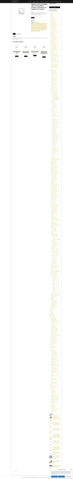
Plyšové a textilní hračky (54, 340)
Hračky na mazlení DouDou (55, 166)
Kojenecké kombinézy (55, 233)
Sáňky (53, 154)
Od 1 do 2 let (52, 310)
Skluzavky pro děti (53, 379)
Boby (53, 146)
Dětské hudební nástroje (54, 183)
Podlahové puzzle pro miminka (55, 172)
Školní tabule (52, 308)
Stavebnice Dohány (53, 47)
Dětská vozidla (53, 401)
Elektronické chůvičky (55, 208)
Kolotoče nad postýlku (55, 168)
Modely (52, 15)
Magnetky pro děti (53, 296)
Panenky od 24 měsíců (55, 330)
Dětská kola (52, 389)
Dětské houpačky (36, 1)
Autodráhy (52, 13)
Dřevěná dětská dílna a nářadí (55, 25)
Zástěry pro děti (53, 41)
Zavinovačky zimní (55, 245)
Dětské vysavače (54, 197)
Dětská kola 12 (54, 390)
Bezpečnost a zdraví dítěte (54, 204)
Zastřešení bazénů (55, 100)
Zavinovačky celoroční (56, 243)
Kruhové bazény (55, 94)
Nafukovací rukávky (55, 127)
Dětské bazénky (55, 119)
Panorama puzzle (54, 351)
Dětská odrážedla (53, 391)
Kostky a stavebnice (54, 178)
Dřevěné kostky (54, 60)
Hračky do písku (53, 76)
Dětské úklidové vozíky (55, 196)
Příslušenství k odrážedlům (55, 400)
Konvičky (53, 81)
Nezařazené (51, 309)
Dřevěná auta (53, 53)
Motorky (29, 1)
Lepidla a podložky (54, 350)
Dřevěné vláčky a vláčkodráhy (55, 64)
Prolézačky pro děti (54, 90)
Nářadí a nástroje (53, 26)
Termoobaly (54, 261)
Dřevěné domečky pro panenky (55, 55)
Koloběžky (52, 407)
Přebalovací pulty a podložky (56, 270)
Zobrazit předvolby (68, 476)
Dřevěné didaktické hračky (54, 54)
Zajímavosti (15, 471)
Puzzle (52, 349)
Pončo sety (54, 129)
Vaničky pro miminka (54, 222)
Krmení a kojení (53, 246)
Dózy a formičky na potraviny (56, 248)
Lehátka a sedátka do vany (55, 219)
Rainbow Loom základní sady (56, 295)
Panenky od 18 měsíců (55, 329)
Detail (33, 17)
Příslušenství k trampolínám (55, 158)
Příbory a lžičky (55, 259)
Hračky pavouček (15, 1)
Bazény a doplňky (54, 92)
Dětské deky (53, 225)
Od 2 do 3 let (52, 312)
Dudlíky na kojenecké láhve (56, 250)
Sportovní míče (55, 106)
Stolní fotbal (53, 376)
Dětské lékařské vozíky (54, 184)
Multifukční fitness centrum (56, 115)
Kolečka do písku (54, 80)
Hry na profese (52, 182)
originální (32, 12)
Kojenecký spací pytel (55, 235)
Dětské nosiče (54, 212)
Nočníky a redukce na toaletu (56, 220)
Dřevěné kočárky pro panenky (56, 321)
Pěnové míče (54, 103)
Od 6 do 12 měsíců (52, 314)
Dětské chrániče (53, 404)
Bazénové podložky (55, 93)
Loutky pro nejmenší (53, 339)
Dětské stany (54, 120)
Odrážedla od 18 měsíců (55, 396)
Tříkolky (51, 380)
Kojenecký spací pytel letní (56, 238)
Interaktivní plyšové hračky (54, 338)
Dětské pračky (54, 194)
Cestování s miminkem (54, 210)
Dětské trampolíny (54, 157)
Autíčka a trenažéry (52, 11)
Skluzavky (51, 377)
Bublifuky (53, 101)
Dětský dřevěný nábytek (54, 52)
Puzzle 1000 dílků (54, 352)
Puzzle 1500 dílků (54, 353)
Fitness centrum (54, 114)
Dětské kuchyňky (52, 34)
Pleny (52, 269)
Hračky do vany (53, 169)
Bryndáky (54, 256)
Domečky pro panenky (54, 317)
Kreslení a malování (53, 273)
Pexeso (53, 374)
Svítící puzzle (53, 362)
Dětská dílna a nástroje (53, 24)
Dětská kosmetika (54, 217)
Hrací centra (52, 75)
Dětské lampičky (54, 207)
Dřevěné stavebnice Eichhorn (56, 61)
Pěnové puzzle (53, 348)
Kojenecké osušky (54, 218)
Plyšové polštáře (53, 341)
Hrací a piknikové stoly (54, 73)
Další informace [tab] (18, 33)
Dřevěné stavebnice (53, 59)
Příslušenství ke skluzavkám (55, 378)
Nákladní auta (53, 16)
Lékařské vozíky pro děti (55, 185)
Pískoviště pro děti (54, 88)
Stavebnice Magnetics (54, 50)
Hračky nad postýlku (54, 167)
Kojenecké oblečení (53, 231)
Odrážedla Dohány (52, 315)
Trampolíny (52, 156)
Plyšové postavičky (53, 342)
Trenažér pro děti (53, 22)
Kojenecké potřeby (52, 203)
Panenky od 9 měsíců (55, 334)
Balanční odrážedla (54, 392)
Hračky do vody (54, 118)
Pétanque (54, 111)
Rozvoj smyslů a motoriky (54, 173)
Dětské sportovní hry (54, 107)
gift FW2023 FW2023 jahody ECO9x (38, 23)
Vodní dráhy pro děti (53, 387)
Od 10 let (51, 311)
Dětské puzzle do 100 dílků (55, 364)
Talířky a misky (55, 260)
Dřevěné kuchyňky (53, 36)
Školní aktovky (54, 303)
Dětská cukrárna (53, 35)
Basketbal (54, 145)
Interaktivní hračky (55, 1)
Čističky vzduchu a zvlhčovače (56, 206)
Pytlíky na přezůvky (54, 302)
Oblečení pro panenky (54, 325)
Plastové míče (55, 104)
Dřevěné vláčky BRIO (54, 65)
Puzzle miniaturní (54, 361)
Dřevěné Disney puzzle (55, 368)
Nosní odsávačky (54, 209)
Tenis (53, 113)
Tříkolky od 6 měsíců (54, 383)
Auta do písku (54, 77)
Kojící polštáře (54, 263)
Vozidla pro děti (52, 388)
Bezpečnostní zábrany (55, 205)
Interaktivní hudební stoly (54, 171)
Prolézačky (52, 89)
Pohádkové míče (55, 105)
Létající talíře (54, 153)
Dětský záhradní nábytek (55, 74)
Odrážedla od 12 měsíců (55, 395)
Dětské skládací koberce (55, 367)
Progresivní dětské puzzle (55, 369)
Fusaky (53, 232)
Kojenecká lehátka (54, 230)
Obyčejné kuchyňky (53, 39)
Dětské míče (53, 102)
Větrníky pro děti (55, 142)
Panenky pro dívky (53, 326)
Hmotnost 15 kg (35, 28)
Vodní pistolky (54, 130)
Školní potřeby (53, 299)
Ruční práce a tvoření (54, 297)
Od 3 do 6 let (52, 313)
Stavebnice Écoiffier (53, 48)
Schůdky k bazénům (55, 99)
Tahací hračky (54, 180)
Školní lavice (52, 298)
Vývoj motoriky (54, 181)
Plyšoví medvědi (53, 343)
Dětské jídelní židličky (55, 247)
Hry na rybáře (53, 199)
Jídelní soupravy (55, 258)
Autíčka (52, 12)
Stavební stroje (53, 21)
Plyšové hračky (52, 337)
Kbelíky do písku (54, 79)
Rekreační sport (54, 144)
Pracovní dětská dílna (54, 27)
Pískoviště (52, 86)
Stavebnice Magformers (54, 49)
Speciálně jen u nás (53, 33)
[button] (71, 469)
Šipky (53, 155)
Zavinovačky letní (55, 244)
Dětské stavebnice (52, 42)
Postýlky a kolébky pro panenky (55, 335)
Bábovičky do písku (54, 78)
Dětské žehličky (54, 198)
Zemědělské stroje (53, 23)
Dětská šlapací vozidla (55, 402)
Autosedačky (53, 211)
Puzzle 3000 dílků (54, 355)
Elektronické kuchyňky (54, 37)
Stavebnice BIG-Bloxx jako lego (55, 46)
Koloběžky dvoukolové (55, 408)
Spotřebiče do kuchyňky (54, 40)
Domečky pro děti (53, 29)
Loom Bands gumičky (54, 274)
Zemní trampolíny (54, 160)
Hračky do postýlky (53, 165)
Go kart (53, 403)
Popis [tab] (14, 33)
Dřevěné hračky (52, 51)
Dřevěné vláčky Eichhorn (55, 66)
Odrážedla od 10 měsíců (55, 394)
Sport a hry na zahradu (54, 91)
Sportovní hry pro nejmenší (56, 112)
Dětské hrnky (54, 257)
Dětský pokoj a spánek (54, 223)
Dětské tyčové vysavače (55, 195)
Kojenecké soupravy (54, 234)
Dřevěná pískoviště (54, 87)
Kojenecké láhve (54, 262)
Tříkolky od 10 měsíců (54, 381)
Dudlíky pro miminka (55, 251)
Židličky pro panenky (53, 336)
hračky (38, 12)
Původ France (40, 28)
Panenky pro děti (52, 316)
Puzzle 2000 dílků (54, 354)
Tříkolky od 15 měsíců (54, 382)
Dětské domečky (52, 28)
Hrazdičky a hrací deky (54, 170)
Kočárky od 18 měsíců (55, 322)
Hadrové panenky (54, 327)
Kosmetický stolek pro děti (55, 191)
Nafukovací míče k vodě (56, 126)
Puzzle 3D (53, 356)
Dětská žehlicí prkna (54, 193)
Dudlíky (53, 249)
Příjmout (54, 476)
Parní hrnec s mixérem (55, 264)
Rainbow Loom (54, 275)
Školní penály (53, 304)
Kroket (53, 108)
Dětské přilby (52, 405)
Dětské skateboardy (55, 151)
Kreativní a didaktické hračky (54, 272)
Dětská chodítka (53, 164)
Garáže (52, 14)
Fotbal (53, 152)
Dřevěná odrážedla (53, 406)
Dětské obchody (53, 186)
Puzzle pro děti (53, 363)
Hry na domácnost (53, 192)
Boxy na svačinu (54, 300)
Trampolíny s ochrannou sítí (55, 159)
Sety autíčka (52, 20)
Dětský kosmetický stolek (54, 190)
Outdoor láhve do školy (55, 301)
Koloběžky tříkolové (54, 409)
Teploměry (53, 221)
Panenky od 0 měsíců (55, 328)
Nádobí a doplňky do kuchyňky (55, 38)
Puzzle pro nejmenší (54, 179)
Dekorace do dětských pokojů (45, 1)
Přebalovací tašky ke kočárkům (55, 271)
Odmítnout (61, 476)
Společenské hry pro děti (55, 375)
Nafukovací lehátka (55, 125)
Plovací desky (54, 128)
